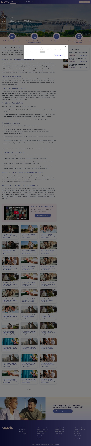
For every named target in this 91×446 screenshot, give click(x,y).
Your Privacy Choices (59, 55)
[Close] (65, 46)
